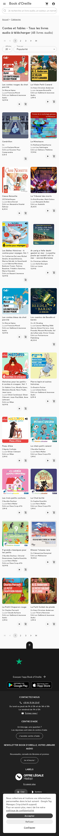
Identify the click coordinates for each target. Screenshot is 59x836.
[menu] (4, 4)
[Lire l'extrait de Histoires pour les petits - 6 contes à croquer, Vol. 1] (19, 408)
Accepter (29, 815)
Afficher (8, 46)
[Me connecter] (53, 4)
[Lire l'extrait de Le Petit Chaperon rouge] (19, 624)
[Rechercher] (5, 11)
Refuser (30, 821)
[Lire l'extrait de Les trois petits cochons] (19, 512)
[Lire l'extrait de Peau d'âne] (19, 460)
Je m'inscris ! (29, 760)
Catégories (16, 19)
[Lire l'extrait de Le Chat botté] (47, 512)
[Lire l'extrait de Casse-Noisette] (19, 213)
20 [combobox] (6, 49)
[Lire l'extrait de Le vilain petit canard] (47, 460)
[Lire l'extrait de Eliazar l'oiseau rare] (47, 562)
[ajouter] (25, 104)
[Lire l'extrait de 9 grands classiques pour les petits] (19, 569)
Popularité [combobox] (22, 49)
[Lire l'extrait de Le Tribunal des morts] (47, 210)
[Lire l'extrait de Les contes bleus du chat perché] (19, 337)
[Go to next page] (31, 41)
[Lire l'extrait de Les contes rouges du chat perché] (19, 104)
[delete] (29, 645)
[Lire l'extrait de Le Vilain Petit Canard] (47, 101)
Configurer (29, 827)
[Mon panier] (47, 4)
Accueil (5, 19)
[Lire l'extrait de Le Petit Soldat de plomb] (47, 624)
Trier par (20, 46)
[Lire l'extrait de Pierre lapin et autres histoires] (47, 401)
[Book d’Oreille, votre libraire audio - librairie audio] (20, 3)
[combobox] (29, 11)
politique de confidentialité (20, 810)
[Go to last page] (36, 41)
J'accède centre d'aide (29, 736)
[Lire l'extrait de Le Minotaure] (47, 156)
